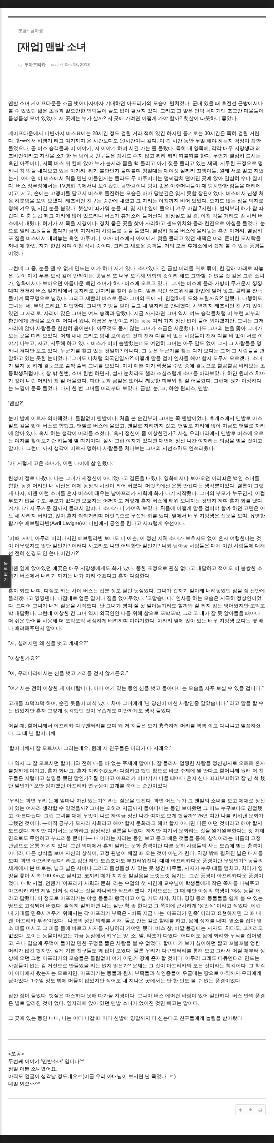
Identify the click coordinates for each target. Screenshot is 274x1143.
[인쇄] (260, 1110)
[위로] (240, 1110)
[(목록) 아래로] (250, 1110)
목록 (6, 571)
